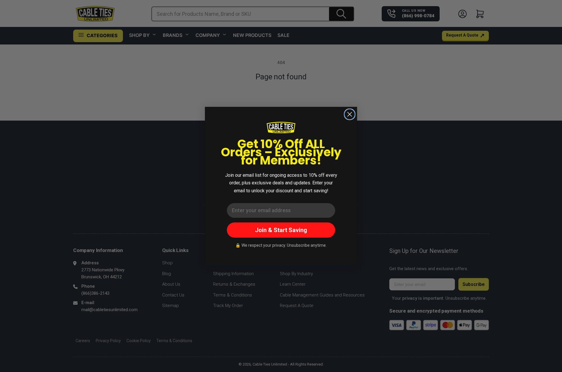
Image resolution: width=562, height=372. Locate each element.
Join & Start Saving (281, 230)
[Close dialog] (350, 114)
